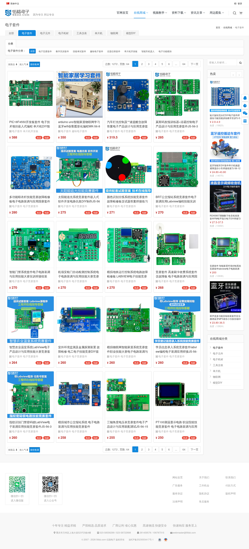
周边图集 (215, 12)
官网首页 (122, 12)
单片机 (98, 33)
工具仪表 (82, 33)
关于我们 (204, 477)
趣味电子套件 (96, 51)
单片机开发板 (130, 51)
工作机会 (204, 485)
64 (183, 64)
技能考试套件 (79, 51)
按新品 (11, 64)
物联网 (114, 33)
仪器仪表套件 (113, 51)
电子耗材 (63, 33)
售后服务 (204, 501)
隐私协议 (204, 493)
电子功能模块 (165, 51)
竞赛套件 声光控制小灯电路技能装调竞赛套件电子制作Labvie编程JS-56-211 (225, 267)
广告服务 (177, 485)
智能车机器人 (148, 51)
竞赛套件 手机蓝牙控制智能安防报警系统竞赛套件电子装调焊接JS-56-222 (225, 217)
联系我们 (230, 477)
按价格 (33, 64)
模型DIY (130, 33)
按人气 (23, 64)
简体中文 (14, 3)
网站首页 (177, 477)
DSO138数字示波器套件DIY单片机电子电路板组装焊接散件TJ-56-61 (225, 317)
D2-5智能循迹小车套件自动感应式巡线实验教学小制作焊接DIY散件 (225, 117)
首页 (218, 27)
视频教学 (158, 12)
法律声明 (177, 501)
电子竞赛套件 (45, 51)
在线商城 (139, 12)
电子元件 (45, 33)
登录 (239, 3)
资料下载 (177, 12)
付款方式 (230, 485)
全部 (11, 33)
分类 (10, 43)
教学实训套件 (62, 51)
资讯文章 (196, 12)
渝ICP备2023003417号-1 (141, 539)
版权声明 (230, 493)
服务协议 (177, 493)
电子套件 (27, 33)
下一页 (194, 64)
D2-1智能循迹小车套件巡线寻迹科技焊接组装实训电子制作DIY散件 (225, 167)
